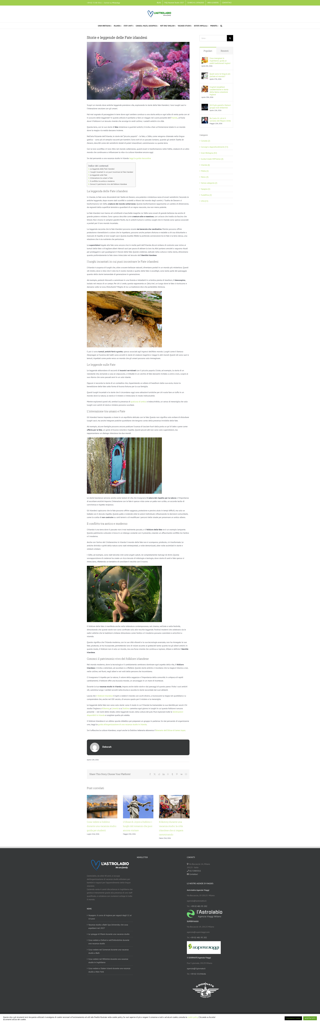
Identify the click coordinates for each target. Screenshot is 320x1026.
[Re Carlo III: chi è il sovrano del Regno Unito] (205, 118)
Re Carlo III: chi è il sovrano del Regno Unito (220, 119)
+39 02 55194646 (198, 974)
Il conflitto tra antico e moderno (102, 181)
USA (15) (204, 201)
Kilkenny (105, 708)
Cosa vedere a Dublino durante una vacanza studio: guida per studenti (101, 826)
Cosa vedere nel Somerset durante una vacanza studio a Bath (108, 951)
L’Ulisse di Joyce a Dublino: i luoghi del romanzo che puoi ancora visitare (137, 826)
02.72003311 (195, 871)
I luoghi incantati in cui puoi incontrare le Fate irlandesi (111, 172)
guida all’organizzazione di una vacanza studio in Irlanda (122, 724)
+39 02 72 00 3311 (94, 3)
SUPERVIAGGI (193, 921)
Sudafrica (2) (206, 195)
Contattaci (193, 874)
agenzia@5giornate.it (196, 968)
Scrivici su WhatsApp (112, 3)
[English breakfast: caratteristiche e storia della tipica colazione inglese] (205, 87)
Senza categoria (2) (209, 183)
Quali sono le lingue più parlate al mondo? (220, 75)
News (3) (204, 177)
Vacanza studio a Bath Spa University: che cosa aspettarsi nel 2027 (108, 926)
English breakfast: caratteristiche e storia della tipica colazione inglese (219, 91)
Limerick (115, 708)
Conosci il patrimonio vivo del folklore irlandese (108, 184)
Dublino (125, 708)
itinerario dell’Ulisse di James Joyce (170, 730)
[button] (221, 26)
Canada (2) (205, 140)
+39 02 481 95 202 (199, 906)
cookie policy (193, 1017)
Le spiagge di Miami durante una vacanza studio (109, 934)
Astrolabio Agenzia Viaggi (198, 890)
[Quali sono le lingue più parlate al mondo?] (205, 74)
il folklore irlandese (104, 696)
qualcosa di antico (138, 401)
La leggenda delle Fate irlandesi (102, 169)
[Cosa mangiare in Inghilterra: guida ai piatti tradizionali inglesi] (205, 58)
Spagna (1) (205, 189)
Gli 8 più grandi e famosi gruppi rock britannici (220, 106)
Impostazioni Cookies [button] (293, 1018)
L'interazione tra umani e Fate (101, 178)
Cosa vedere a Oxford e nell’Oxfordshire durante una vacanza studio (108, 942)
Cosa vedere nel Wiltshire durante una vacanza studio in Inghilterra (108, 961)
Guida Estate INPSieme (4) (212, 159)
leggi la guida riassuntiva (140, 158)
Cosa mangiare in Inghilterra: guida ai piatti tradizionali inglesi (220, 60)
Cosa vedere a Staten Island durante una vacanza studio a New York (109, 970)
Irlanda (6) (205, 165)
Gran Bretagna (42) (209, 153)
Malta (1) (204, 171)
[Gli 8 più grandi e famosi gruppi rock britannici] (205, 105)
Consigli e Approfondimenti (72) (214, 147)
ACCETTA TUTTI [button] (310, 1018)
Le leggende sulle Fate (98, 175)
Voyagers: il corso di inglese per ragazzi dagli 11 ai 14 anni (110, 917)
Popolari (208, 50)
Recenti (225, 50)
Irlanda (174, 117)
